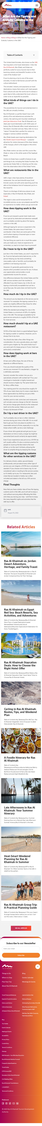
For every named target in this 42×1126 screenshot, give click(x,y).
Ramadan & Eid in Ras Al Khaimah (11, 1075)
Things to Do (6, 973)
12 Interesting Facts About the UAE (31, 1003)
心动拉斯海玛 (5, 1087)
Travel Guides (5, 1067)
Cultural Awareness (7, 1007)
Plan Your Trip (7, 981)
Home (4, 37)
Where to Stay (7, 977)
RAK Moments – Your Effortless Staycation (13, 1055)
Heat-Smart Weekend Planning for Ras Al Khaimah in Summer (17, 859)
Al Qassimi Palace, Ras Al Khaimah (11, 1011)
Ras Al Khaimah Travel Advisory (10, 1083)
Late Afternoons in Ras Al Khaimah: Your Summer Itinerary (19, 810)
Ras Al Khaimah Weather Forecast (11, 1059)
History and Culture (7, 1003)
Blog (9, 37)
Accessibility (5, 1035)
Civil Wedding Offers (7, 1079)
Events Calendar (27, 977)
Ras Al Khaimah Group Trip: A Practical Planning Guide (20, 906)
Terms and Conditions (7, 1091)
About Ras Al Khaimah (9, 986)
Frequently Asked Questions (9, 1063)
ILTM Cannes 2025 (6, 1071)
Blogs (14, 37)
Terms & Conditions (7, 1047)
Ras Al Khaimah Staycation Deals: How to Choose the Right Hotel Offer (20, 665)
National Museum (26, 999)
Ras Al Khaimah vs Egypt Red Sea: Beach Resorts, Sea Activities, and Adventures (21, 612)
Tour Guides (5, 1023)
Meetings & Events (28, 981)
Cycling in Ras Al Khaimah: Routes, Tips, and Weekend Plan (20, 712)
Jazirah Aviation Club (27, 995)
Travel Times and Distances (9, 995)
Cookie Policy (5, 1043)
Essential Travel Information (9, 999)
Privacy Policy (5, 1039)
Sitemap (4, 1051)
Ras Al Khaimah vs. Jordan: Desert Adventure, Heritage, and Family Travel (20, 564)
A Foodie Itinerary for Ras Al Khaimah (19, 759)
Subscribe (21, 955)
